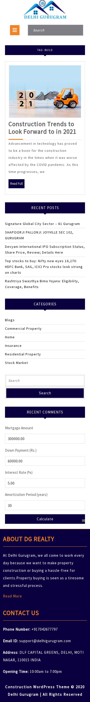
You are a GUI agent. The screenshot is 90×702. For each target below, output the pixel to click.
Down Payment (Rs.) (20, 450)
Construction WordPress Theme (37, 686)
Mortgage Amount (19, 428)
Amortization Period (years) (26, 494)
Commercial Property (23, 328)
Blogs (10, 320)
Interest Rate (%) (18, 472)
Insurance (13, 345)
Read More (12, 596)
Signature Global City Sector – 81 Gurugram (42, 223)
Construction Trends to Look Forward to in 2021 (42, 127)
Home (10, 337)
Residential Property (23, 354)
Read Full (17, 184)
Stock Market (16, 362)
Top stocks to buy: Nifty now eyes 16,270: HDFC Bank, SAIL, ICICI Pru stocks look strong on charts (44, 267)
